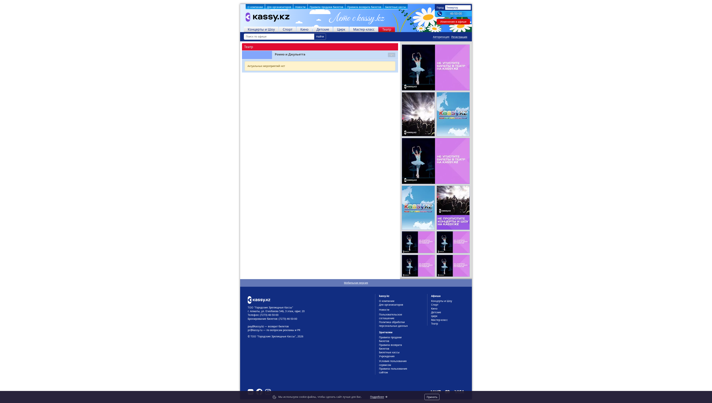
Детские (323, 29)
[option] (436, 67)
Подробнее (377, 397)
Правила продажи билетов (326, 7)
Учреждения (387, 356)
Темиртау (452, 7)
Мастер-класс (363, 29)
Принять (432, 397)
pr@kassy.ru (255, 330)
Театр (386, 29)
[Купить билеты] (259, 299)
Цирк (341, 29)
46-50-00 (456, 13)
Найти (320, 36)
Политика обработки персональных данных (393, 324)
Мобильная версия (356, 282)
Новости (300, 7)
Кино (304, 29)
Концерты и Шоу (261, 29)
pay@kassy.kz (256, 326)
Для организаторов (279, 7)
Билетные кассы (395, 7)
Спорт (287, 29)
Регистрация (459, 37)
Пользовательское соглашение (390, 316)
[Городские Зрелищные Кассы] (265, 18)
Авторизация (441, 37)
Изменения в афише (453, 21)
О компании (255, 7)
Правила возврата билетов (364, 7)
